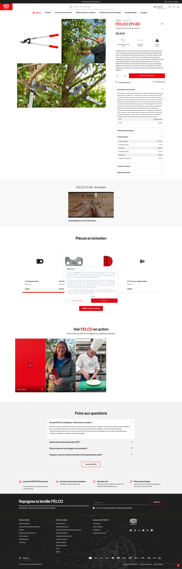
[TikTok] (139, 530)
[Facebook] (131, 530)
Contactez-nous (60, 523)
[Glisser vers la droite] (125, 2)
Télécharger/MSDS (61, 545)
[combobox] (92, 7)
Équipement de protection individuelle (29, 527)
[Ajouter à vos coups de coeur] (162, 24)
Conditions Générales (108, 508)
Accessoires (22, 542)
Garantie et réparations (62, 527)
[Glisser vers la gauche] (56, 2)
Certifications (96, 530)
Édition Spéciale (23, 536)
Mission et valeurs (98, 527)
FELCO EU (27, 564)
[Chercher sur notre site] (71, 7)
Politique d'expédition (62, 533)
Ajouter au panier (147, 76)
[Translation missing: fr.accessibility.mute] (41, 389)
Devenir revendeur (61, 542)
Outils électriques (24, 539)
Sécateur (21, 530)
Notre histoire (96, 523)
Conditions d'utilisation (145, 564)
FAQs (57, 548)
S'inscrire (156, 502)
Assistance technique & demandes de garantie (68, 530)
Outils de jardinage (24, 523)
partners (77, 272)
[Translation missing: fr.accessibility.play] (30, 365)
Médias (58, 552)
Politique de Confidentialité (124, 508)
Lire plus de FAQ (91, 464)
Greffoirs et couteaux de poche (27, 533)
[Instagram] (135, 530)
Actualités (143, 13)
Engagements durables (99, 533)
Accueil (118, 20)
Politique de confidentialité (130, 564)
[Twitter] (147, 530)
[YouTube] (143, 530)
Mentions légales (158, 564)
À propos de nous (130, 12)
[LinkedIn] (152, 530)
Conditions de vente (61, 539)
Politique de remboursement (63, 536)
